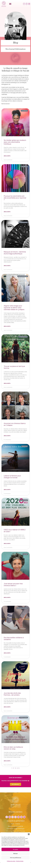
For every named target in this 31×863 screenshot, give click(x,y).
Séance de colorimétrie (15, 826)
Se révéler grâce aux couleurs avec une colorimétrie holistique (15, 142)
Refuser (15, 853)
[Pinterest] (21, 817)
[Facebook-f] (24, 4)
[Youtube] (24, 817)
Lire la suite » (7, 155)
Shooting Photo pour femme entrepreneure (15, 831)
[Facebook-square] (9, 817)
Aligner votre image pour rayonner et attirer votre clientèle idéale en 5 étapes (14, 307)
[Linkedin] (29, 4)
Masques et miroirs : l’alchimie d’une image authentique (15, 253)
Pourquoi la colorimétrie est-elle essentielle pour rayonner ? (15, 198)
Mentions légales (19, 861)
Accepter (15, 849)
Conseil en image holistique (15, 828)
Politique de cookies (11, 861)
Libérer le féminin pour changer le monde (12, 477)
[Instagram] (27, 4)
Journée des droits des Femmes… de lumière (12, 694)
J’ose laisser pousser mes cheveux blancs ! (13, 584)
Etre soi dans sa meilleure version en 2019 (13, 748)
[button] (28, 834)
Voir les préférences (15, 857)
